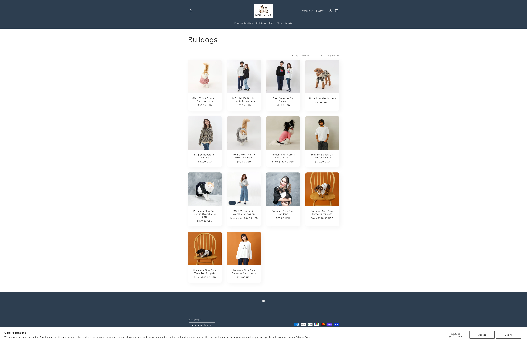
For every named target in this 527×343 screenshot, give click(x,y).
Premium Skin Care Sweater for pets (322, 212)
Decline (508, 334)
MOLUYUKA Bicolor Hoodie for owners (243, 100)
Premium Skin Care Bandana (283, 212)
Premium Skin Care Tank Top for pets (204, 272)
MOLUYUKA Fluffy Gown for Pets (244, 156)
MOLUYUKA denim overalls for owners (244, 212)
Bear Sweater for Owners (283, 100)
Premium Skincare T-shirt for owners (322, 156)
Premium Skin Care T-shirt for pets (283, 156)
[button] (191, 11)
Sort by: (295, 55)
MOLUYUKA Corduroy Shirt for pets (205, 100)
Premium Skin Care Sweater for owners (244, 272)
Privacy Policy (304, 337)
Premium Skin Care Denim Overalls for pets (204, 214)
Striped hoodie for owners (205, 156)
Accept (482, 334)
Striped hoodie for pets (322, 98)
